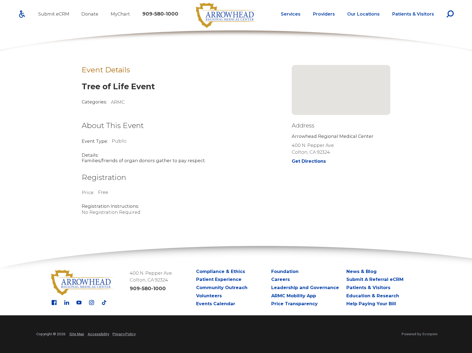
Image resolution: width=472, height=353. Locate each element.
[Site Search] (450, 14)
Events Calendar (215, 303)
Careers (280, 279)
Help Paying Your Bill (371, 303)
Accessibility (98, 334)
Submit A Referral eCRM (374, 279)
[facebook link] (54, 302)
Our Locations (363, 14)
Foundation (285, 271)
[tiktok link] (104, 302)
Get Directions (309, 161)
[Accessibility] (22, 14)
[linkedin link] (66, 302)
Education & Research (372, 295)
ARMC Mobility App (293, 295)
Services (290, 14)
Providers (324, 14)
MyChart (120, 14)
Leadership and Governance (305, 287)
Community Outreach (221, 287)
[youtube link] (79, 302)
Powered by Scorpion (420, 334)
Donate (89, 14)
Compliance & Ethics (220, 271)
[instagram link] (91, 302)
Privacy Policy (124, 334)
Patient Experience (218, 279)
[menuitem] (291, 14)
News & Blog (361, 271)
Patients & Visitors (413, 14)
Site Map (76, 334)
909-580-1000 (160, 14)
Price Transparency (294, 303)
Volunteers (209, 295)
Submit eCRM (53, 14)
